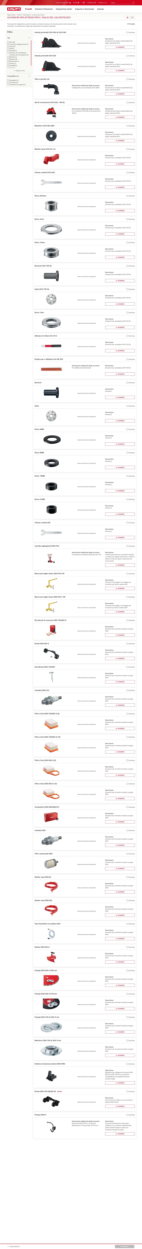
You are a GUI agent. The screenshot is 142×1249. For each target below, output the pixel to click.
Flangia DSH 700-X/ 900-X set (47, 1017)
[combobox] (122, 2)
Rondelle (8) (13, 65)
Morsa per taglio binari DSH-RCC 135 (50, 597)
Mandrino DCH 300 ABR (44, 126)
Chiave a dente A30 (42, 523)
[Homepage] (14, 9)
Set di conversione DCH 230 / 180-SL (50, 102)
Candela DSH (40, 830)
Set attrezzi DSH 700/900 (45, 667)
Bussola (38, 382)
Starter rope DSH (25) (43, 900)
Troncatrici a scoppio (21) (17, 84)
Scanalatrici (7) (14, 80)
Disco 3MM (39, 429)
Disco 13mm (40, 242)
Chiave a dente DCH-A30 (45, 172)
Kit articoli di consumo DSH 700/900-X (50, 620)
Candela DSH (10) (42, 690)
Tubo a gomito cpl (42, 79)
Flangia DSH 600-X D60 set (46, 970)
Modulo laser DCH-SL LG (45, 149)
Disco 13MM (40, 476)
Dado (37, 406)
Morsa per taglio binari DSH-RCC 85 (49, 573)
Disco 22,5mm (40, 196)
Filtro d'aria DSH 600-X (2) (45, 760)
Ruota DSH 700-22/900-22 (45, 1091)
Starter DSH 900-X (42, 947)
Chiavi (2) (12, 46)
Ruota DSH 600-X (42, 643)
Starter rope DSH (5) (43, 877)
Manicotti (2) (13, 59)
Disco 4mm (39, 219)
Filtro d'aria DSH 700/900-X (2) (47, 714)
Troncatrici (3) (13, 82)
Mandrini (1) (13, 57)
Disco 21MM (40, 499)
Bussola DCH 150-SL (43, 266)
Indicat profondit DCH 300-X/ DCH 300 (50, 32)
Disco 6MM (39, 452)
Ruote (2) (12, 67)
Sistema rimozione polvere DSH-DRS (50, 1064)
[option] (127, 17)
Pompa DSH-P (40, 1115)
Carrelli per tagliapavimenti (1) (18, 44)
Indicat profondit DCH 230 (45, 56)
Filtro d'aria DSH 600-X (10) (46, 784)
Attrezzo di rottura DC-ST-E (46, 336)
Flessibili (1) (13, 50)
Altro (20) (12, 42)
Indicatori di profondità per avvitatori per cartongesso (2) (18, 54)
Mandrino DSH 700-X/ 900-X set (48, 1040)
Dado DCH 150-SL (42, 289)
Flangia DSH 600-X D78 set (46, 994)
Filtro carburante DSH (44, 854)
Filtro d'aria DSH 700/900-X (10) (47, 737)
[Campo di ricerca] (133, 2)
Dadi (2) (11, 48)
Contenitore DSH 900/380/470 (47, 807)
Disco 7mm (39, 312)
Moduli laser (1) (14, 61)
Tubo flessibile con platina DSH (47, 924)
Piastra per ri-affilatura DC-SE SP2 (49, 359)
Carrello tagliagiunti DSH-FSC (47, 546)
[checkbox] (130, 32)
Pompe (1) (12, 63)
